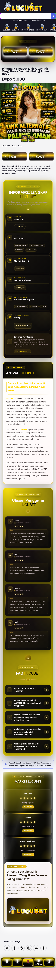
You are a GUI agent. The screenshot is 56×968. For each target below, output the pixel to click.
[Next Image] (54, 111)
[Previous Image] (2, 111)
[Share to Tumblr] (43, 948)
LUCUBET (10, 398)
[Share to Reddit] (36, 948)
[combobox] (25, 16)
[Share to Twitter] (7, 948)
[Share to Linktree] (21, 948)
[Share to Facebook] (14, 948)
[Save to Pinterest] (29, 948)
